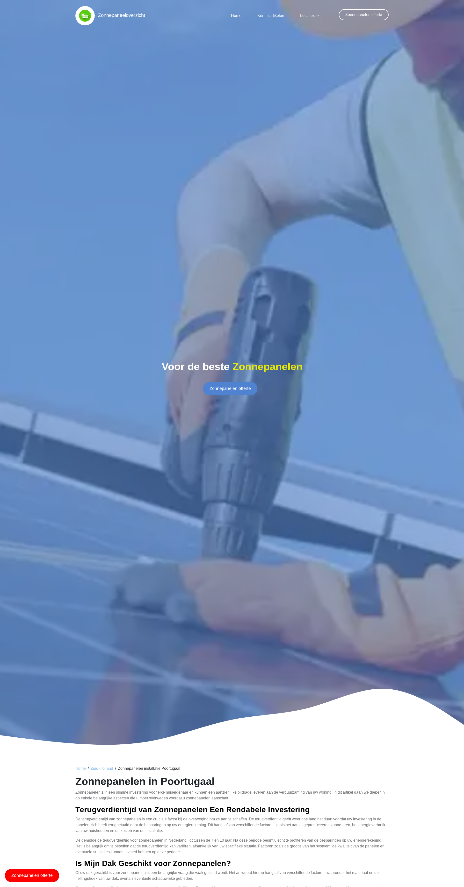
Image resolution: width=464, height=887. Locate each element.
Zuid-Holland (102, 768)
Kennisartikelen (270, 16)
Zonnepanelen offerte (363, 15)
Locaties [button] (307, 16)
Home (236, 16)
